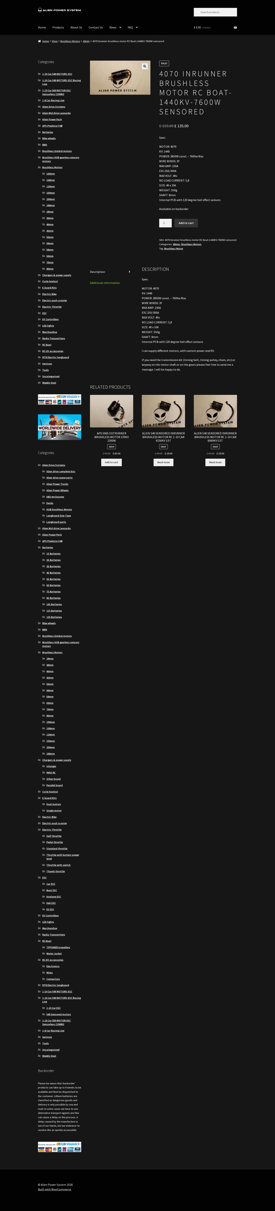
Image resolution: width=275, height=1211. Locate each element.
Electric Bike (49, 294)
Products (58, 27)
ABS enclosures (55, 496)
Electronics (52, 966)
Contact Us (96, 27)
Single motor (54, 810)
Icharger (51, 766)
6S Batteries (53, 585)
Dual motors (53, 804)
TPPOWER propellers (58, 947)
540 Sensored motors (58, 1014)
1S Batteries (53, 553)
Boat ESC (51, 890)
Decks (49, 503)
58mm (50, 249)
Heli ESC (51, 903)
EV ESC (50, 909)
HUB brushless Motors (59, 509)
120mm (50, 186)
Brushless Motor (173, 248)
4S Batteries (53, 572)
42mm (50, 230)
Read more (163, 462)
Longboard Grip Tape (58, 515)
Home (42, 27)
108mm (50, 180)
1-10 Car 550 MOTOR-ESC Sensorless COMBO (56, 92)
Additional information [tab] (105, 283)
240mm (50, 205)
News (112, 27)
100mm (50, 173)
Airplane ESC (53, 896)
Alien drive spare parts (59, 477)
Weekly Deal (49, 382)
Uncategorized (50, 376)
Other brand (53, 779)
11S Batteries (54, 610)
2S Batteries (53, 560)
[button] (145, 66)
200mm (50, 199)
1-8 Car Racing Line (53, 100)
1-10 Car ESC (53, 1008)
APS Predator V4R (52, 125)
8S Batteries (53, 598)
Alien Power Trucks (57, 484)
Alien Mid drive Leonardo (56, 113)
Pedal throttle (54, 842)
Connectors (53, 979)
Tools (45, 370)
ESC (44, 313)
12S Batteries (54, 617)
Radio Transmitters (53, 338)
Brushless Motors (70, 41)
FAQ (130, 27)
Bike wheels (49, 138)
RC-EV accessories (52, 351)
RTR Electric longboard (55, 357)
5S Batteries (53, 579)
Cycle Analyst (50, 281)
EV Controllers (50, 319)
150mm (50, 192)
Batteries (47, 132)
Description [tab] (97, 272)
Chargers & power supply (56, 275)
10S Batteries (54, 604)
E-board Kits (49, 287)
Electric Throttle (52, 306)
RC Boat (46, 344)
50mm (50, 237)
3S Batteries (53, 566)
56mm (50, 243)
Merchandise (49, 332)
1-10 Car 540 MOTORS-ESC (57, 74)
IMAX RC (51, 772)
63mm (50, 256)
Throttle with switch (58, 865)
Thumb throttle (55, 871)
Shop (55, 41)
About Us (76, 27)
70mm (50, 262)
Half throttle (53, 836)
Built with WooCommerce (54, 1189)
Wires (49, 972)
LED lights (48, 325)
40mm (86, 41)
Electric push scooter (54, 300)
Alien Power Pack (52, 119)
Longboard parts (56, 522)
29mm (50, 211)
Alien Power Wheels (57, 490)
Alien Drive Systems (53, 106)
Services (47, 363)
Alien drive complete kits (60, 471)
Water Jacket (54, 953)
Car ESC (50, 884)
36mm (50, 218)
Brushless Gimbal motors (57, 151)
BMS (44, 144)
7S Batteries (53, 591)
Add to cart (186, 223)
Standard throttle (56, 848)
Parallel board (54, 785)
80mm (50, 268)
